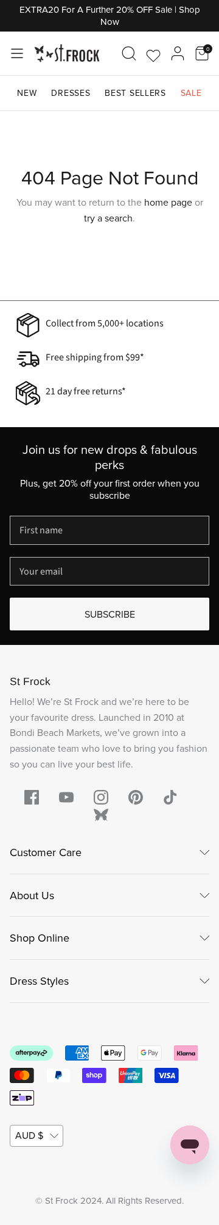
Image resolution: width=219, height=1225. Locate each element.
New (26, 93)
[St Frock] (67, 53)
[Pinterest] (135, 797)
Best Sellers (135, 93)
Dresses (70, 93)
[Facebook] (31, 797)
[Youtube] (66, 797)
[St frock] (101, 815)
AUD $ (29, 1135)
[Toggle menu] (17, 53)
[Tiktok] (170, 797)
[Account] (177, 53)
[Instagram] (101, 797)
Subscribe (110, 614)
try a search (108, 217)
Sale (191, 93)
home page (168, 202)
